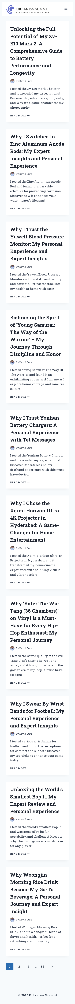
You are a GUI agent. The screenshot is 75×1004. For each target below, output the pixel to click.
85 (42, 966)
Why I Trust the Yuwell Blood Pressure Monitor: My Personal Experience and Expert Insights (37, 244)
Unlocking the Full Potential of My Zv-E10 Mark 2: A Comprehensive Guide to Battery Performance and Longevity (36, 51)
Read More (20, 115)
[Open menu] (66, 8)
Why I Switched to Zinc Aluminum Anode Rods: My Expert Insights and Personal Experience (37, 151)
